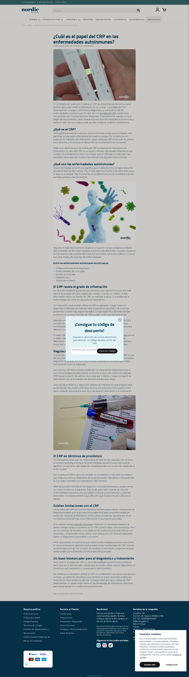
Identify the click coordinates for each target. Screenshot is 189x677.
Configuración (172, 665)
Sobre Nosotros (67, 633)
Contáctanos (65, 614)
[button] (120, 319)
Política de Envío (31, 614)
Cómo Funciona (67, 625)
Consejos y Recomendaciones (73, 629)
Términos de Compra (33, 625)
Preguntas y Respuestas (71, 621)
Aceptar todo (149, 665)
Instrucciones (66, 618)
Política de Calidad (32, 618)
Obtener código (107, 351)
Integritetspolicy (31, 621)
